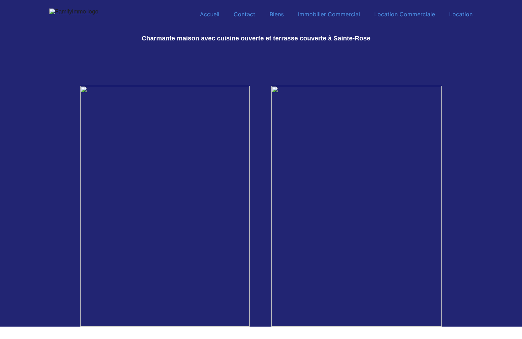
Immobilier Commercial (329, 14)
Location (461, 14)
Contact (244, 14)
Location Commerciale (404, 14)
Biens (277, 14)
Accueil (209, 14)
